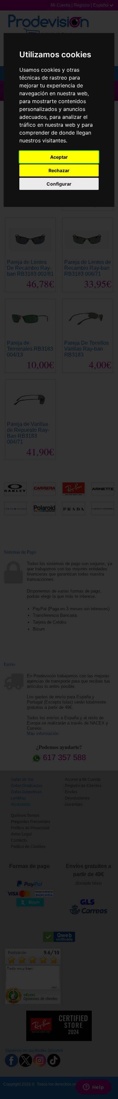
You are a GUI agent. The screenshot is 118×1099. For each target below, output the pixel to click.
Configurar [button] (59, 184)
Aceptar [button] (59, 157)
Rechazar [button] (59, 170)
